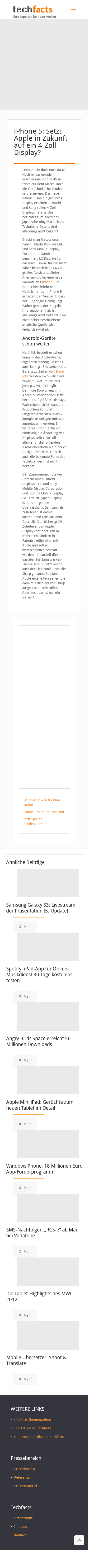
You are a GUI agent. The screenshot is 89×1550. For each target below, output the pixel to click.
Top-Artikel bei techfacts (32, 1428)
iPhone (47, 282)
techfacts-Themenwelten (32, 1420)
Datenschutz (23, 1518)
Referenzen (23, 1477)
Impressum (23, 1526)
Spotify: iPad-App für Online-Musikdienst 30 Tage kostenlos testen (39, 974)
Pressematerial (25, 1486)
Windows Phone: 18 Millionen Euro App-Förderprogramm (44, 1169)
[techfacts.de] (32, 11)
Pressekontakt (24, 1469)
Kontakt (20, 1535)
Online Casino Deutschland (44, 812)
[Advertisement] (44, 65)
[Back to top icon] (79, 1540)
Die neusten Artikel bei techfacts (39, 1437)
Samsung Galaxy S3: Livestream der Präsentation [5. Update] (40, 908)
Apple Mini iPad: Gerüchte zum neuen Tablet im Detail (40, 1105)
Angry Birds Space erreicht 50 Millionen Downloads (38, 1041)
